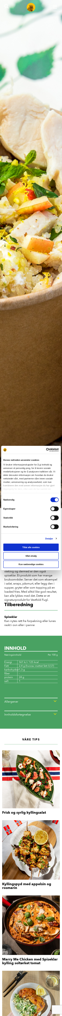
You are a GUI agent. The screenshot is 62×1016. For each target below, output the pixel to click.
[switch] (54, 508)
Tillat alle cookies (31, 547)
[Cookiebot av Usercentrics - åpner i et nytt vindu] (46, 450)
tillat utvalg (31, 555)
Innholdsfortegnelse (17, 714)
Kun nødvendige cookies (31, 564)
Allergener (11, 701)
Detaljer (49, 538)
